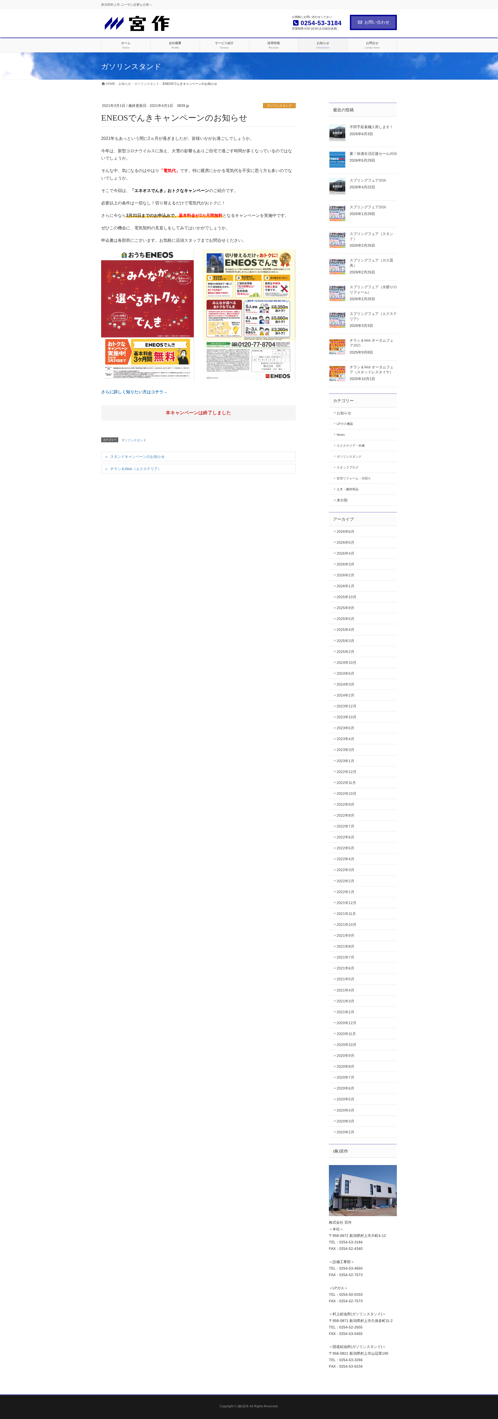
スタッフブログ (347, 467)
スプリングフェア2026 (368, 180)
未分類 (342, 500)
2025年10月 (346, 597)
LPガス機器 (345, 424)
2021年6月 (345, 968)
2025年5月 (345, 619)
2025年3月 (345, 641)
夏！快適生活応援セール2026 (373, 154)
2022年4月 (345, 859)
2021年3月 (345, 1001)
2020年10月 (346, 1045)
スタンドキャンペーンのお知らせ (137, 456)
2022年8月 (345, 815)
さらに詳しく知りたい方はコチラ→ (134, 392)
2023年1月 (345, 761)
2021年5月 (345, 979)
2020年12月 (346, 1023)
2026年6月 (345, 531)
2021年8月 (345, 946)
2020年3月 (345, 1121)
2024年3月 (345, 684)
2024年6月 (345, 673)
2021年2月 (345, 1012)
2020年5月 (345, 1099)
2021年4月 (345, 990)
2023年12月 (346, 706)
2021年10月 (346, 924)
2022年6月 (345, 837)
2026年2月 (345, 575)
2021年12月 (346, 903)
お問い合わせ (376, 22)
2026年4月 (345, 553)
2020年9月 (345, 1055)
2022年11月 (346, 783)
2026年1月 (345, 586)
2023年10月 (346, 717)
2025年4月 (345, 630)
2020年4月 (345, 1110)
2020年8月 (345, 1066)
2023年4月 (345, 739)
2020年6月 (345, 1088)
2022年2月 (345, 881)
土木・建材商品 (347, 489)
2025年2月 (345, 652)
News (341, 435)
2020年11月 (346, 1034)
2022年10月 (346, 793)
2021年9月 (345, 935)
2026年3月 (345, 564)
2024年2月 (345, 695)
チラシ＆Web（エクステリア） (135, 469)
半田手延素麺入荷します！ (371, 127)
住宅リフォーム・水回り (354, 478)
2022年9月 (345, 804)
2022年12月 (346, 772)
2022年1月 (345, 892)
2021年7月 (345, 957)
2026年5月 (345, 542)
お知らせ (344, 413)
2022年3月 (345, 870)
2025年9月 (345, 608)
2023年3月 (345, 750)
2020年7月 (345, 1077)
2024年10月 (346, 662)
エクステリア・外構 (351, 445)
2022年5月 (345, 848)
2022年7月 (345, 826)
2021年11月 (346, 914)
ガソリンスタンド (279, 105)
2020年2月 (345, 1132)
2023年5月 (345, 728)
